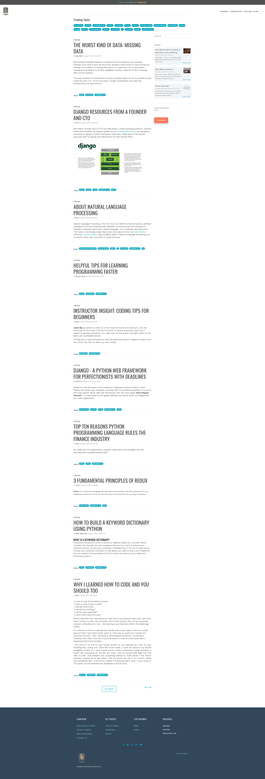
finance (82, 463)
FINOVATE (106, 29)
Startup (82, 190)
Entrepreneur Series (126, 131)
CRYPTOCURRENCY (95, 29)
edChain (166, 729)
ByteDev (166, 726)
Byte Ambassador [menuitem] (84, 734)
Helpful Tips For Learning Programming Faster (100, 268)
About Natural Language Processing (99, 210)
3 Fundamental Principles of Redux (110, 480)
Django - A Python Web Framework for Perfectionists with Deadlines (110, 373)
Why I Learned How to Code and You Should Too (111, 587)
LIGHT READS (115, 29)
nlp (143, 248)
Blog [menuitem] (136, 726)
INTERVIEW (129, 29)
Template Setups (84, 409)
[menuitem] (224, 11)
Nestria (142, 2)
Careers (88, 190)
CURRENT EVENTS (148, 29)
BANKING (137, 29)
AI (122, 29)
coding (81, 95)
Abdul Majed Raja (81, 533)
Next (147, 687)
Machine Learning (103, 248)
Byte (77, 218)
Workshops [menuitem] (110, 730)
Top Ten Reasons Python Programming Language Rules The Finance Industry (109, 432)
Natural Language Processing (88, 248)
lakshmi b (79, 381)
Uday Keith (79, 56)
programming (90, 293)
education (82, 675)
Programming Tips (100, 95)
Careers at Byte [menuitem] (84, 730)
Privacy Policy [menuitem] (181, 753)
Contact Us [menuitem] (82, 738)
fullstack (93, 409)
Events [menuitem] (108, 734)
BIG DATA (84, 29)
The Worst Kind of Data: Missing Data (107, 48)
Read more (186, 63)
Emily (77, 122)
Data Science (89, 95)
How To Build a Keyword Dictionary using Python (111, 525)
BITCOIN (77, 29)
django (113, 190)
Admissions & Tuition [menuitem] (86, 726)
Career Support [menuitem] (236, 11)
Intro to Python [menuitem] (112, 726)
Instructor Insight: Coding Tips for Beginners (111, 314)
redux (104, 505)
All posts (109, 689)
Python (95, 190)
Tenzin (78, 485)
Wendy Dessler (81, 276)
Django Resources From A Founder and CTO (110, 115)
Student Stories (84, 505)
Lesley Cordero (90, 234)
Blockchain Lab (169, 733)
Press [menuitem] (136, 730)
